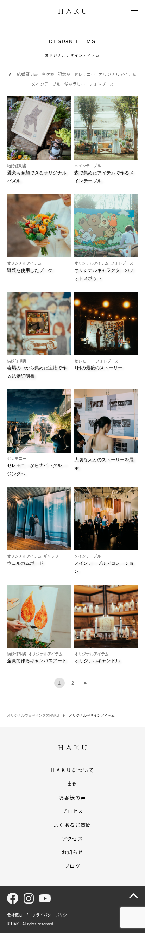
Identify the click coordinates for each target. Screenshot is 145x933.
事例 (72, 783)
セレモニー (84, 74)
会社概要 (15, 915)
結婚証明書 (27, 74)
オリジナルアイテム (117, 74)
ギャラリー (74, 84)
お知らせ (72, 851)
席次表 (48, 74)
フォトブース (101, 84)
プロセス (72, 810)
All (11, 74)
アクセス (72, 838)
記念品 (64, 74)
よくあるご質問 (72, 824)
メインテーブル (46, 84)
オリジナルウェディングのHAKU (33, 715)
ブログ (72, 865)
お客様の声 (72, 797)
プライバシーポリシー (51, 915)
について (72, 769)
